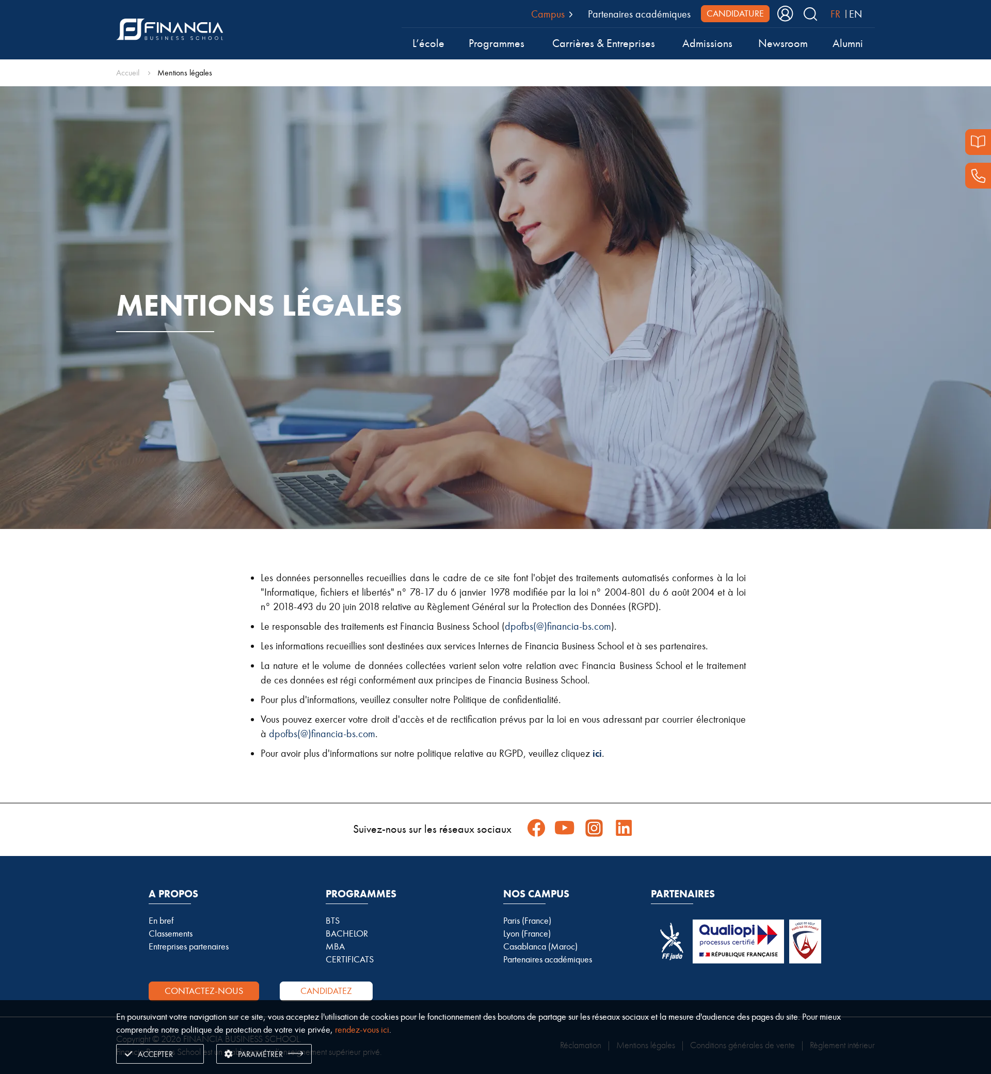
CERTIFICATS (350, 959)
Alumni (848, 43)
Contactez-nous (204, 991)
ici (597, 753)
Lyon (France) (527, 933)
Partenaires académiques (639, 14)
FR (835, 14)
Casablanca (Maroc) (540, 946)
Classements (171, 933)
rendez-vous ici (362, 1029)
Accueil (127, 72)
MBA (335, 946)
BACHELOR (347, 933)
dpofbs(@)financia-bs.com (558, 626)
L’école (428, 43)
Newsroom (783, 43)
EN (855, 14)
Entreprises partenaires (189, 946)
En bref (161, 920)
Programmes (496, 43)
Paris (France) (527, 920)
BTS (333, 920)
